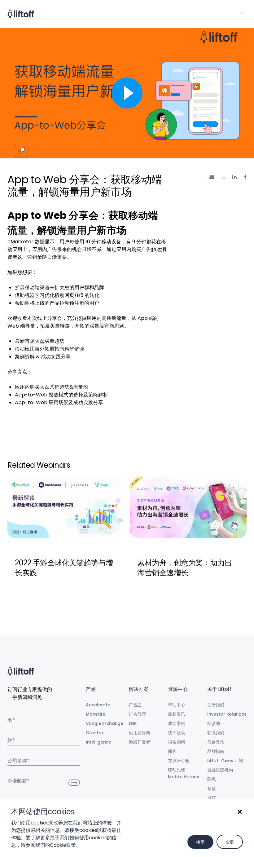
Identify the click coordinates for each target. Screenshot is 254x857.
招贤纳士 (215, 723)
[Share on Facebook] (245, 177)
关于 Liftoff (219, 689)
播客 (172, 751)
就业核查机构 (220, 770)
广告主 (135, 705)
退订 (211, 798)
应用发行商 (139, 733)
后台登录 (215, 742)
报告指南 (176, 742)
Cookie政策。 (65, 845)
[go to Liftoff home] (20, 14)
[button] (240, 812)
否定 (230, 842)
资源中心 (177, 689)
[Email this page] (211, 177)
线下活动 (176, 733)
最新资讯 (176, 714)
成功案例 (176, 723)
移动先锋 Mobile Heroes (183, 773)
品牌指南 (215, 751)
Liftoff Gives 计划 (225, 761)
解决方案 (138, 689)
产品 (90, 689)
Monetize (95, 714)
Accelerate (98, 705)
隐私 (211, 779)
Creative (95, 733)
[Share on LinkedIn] (234, 177)
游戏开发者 (139, 742)
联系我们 (215, 733)
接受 (200, 842)
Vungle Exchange (104, 723)
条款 (211, 788)
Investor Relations (227, 714)
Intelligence (98, 742)
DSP (133, 723)
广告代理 (137, 714)
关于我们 (215, 705)
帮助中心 (176, 705)
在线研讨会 (178, 761)
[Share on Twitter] (223, 177)
